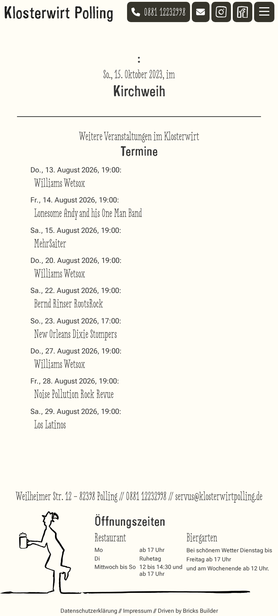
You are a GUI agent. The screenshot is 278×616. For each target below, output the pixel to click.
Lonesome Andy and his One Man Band (88, 213)
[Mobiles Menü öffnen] (264, 12)
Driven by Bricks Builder (188, 610)
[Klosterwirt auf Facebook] (242, 12)
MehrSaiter (50, 243)
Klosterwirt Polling (59, 11)
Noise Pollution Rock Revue (74, 394)
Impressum (137, 610)
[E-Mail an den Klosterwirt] (201, 12)
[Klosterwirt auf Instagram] (221, 12)
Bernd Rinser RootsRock (68, 304)
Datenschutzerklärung (88, 610)
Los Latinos (50, 425)
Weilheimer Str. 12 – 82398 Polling (66, 496)
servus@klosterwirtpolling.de (218, 496)
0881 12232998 (146, 496)
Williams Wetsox (59, 183)
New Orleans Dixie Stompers (75, 334)
